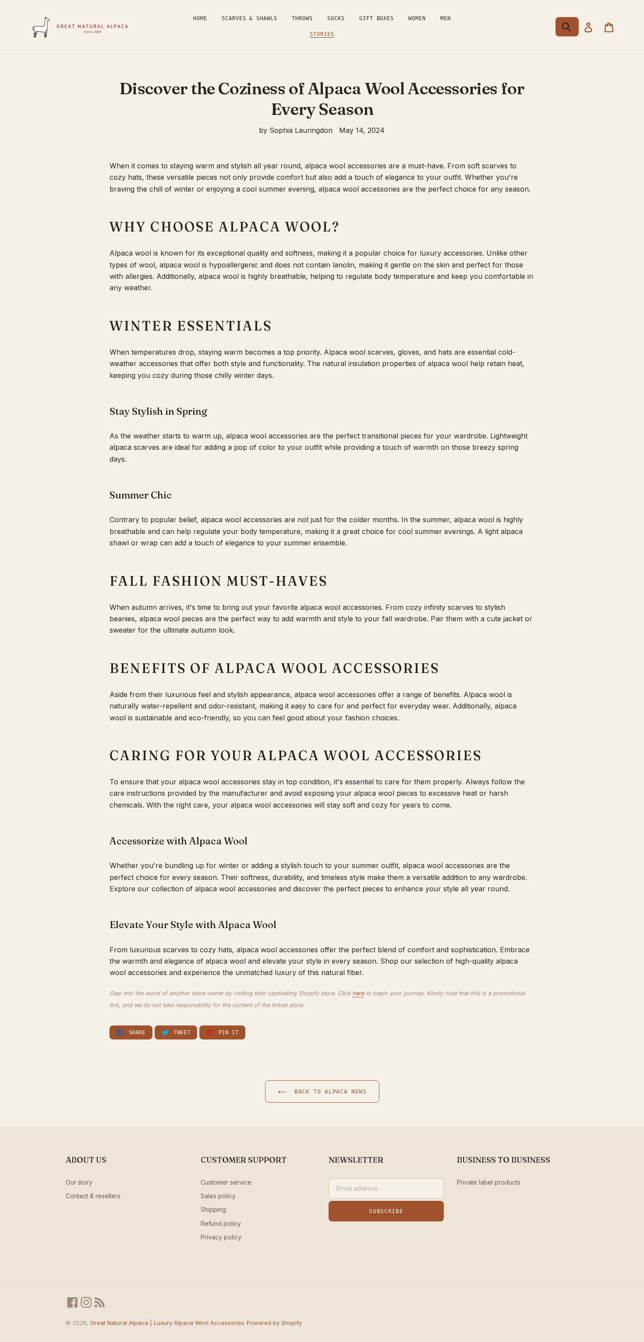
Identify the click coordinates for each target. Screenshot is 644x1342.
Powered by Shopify (274, 1322)
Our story (79, 1182)
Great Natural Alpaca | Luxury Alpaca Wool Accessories (167, 1322)
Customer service (226, 1182)
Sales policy (218, 1196)
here (358, 993)
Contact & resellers (93, 1196)
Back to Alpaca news (329, 1091)
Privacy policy (221, 1237)
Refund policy (221, 1223)
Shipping (213, 1209)
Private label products (488, 1182)
